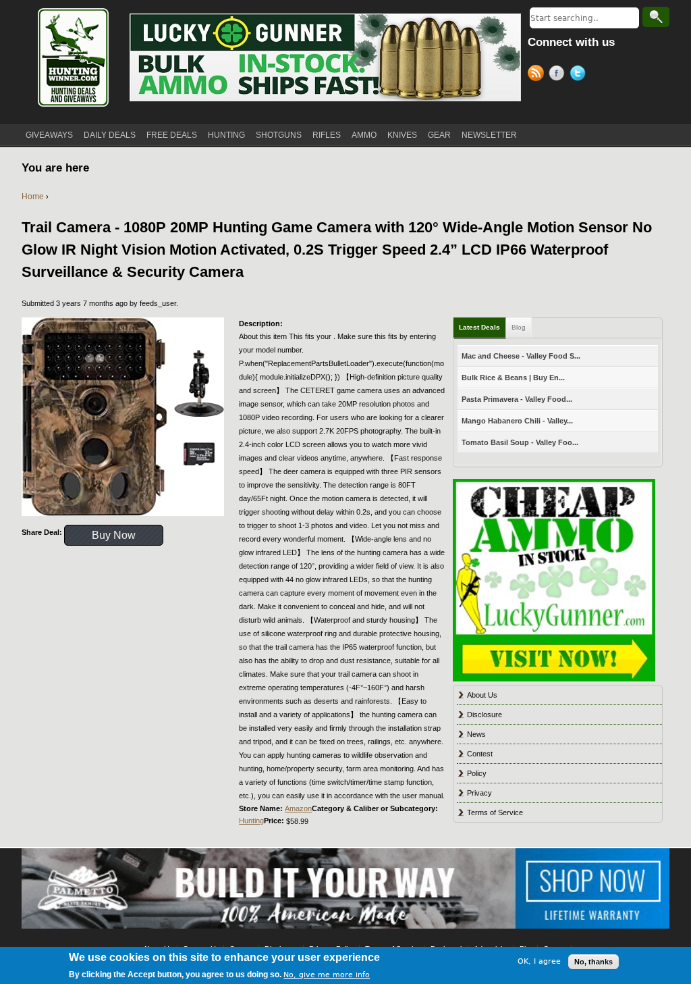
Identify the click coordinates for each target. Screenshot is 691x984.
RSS (538, 75)
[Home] (72, 57)
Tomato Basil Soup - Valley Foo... (520, 442)
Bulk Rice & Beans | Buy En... (513, 377)
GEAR (439, 135)
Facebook (559, 75)
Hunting (251, 821)
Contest (480, 754)
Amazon (298, 808)
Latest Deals (479, 327)
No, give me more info (326, 974)
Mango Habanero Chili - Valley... (517, 421)
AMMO (364, 135)
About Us (482, 695)
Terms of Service (495, 812)
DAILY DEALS (110, 135)
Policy (477, 773)
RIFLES (326, 135)
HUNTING (226, 135)
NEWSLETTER (489, 135)
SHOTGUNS (279, 135)
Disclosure (484, 714)
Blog (519, 327)
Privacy (479, 793)
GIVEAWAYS (49, 135)
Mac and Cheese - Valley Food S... (521, 356)
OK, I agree (539, 961)
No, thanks (593, 962)
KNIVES (402, 135)
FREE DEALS (171, 135)
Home (33, 196)
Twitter (580, 75)
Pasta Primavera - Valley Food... (517, 399)
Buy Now (114, 535)
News (476, 734)
